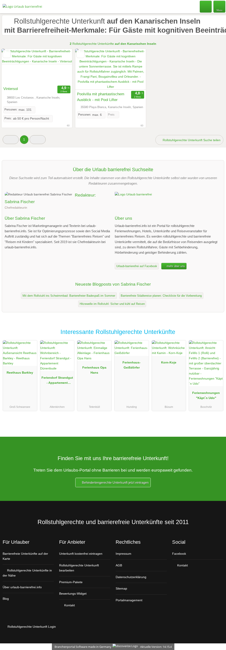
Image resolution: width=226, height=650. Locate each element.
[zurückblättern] (13, 66)
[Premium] (217, 335)
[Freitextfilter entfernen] (206, 6)
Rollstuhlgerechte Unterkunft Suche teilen (191, 140)
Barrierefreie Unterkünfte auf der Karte (25, 556)
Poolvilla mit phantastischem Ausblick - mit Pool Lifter (100, 97)
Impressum (123, 553)
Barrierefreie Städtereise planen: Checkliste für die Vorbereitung (161, 295)
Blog (6, 598)
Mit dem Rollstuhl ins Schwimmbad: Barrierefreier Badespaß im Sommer (69, 295)
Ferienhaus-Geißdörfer (131, 365)
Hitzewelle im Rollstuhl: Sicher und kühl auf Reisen (112, 303)
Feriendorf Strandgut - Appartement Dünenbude (57, 381)
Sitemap (121, 588)
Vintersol (10, 88)
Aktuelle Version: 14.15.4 (156, 647)
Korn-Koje (168, 362)
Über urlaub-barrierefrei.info (22, 587)
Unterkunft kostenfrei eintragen (80, 553)
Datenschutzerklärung (131, 577)
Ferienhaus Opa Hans (94, 370)
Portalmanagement (129, 600)
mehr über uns (175, 266)
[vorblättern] (61, 66)
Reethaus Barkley (20, 372)
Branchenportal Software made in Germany (82, 647)
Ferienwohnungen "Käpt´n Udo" (206, 395)
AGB (119, 565)
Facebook (179, 553)
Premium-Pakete (71, 582)
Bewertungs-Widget (73, 593)
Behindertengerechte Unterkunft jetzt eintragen (115, 482)
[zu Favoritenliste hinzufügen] (7, 54)
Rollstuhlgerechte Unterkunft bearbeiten (79, 568)
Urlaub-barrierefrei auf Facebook (136, 266)
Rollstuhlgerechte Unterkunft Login (31, 626)
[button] (11, 139)
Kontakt (69, 605)
